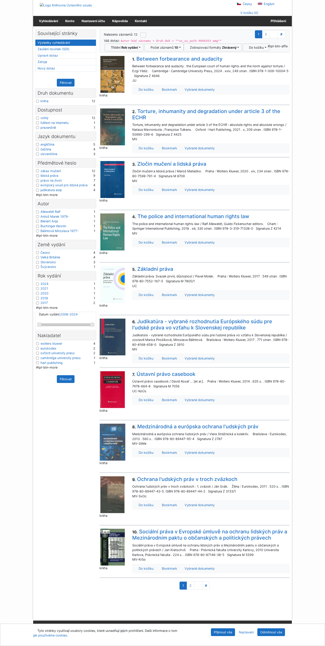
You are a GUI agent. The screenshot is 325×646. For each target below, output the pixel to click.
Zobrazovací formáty (212, 47)
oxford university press (57, 353)
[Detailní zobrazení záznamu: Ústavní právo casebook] (112, 389)
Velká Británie (50, 257)
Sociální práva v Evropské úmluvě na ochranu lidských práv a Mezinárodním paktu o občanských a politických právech (209, 535)
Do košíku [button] (145, 89)
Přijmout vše (223, 632)
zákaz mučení (50, 171)
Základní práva (152, 269)
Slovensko (48, 262)
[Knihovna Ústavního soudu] (66, 5)
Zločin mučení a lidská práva (169, 164)
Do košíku (255, 47)
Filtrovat (66, 83)
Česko (45, 252)
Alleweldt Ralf (50, 211)
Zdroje (42, 62)
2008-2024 (69, 314)
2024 (44, 284)
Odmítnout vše (271, 632)
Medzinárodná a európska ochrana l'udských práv (195, 426)
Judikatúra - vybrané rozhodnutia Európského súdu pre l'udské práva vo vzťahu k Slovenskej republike (202, 324)
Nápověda (120, 21)
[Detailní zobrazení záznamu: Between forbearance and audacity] (112, 74)
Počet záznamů (163, 47)
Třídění (123, 47)
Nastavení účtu (93, 21)
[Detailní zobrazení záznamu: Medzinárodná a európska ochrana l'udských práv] (112, 442)
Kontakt (141, 21)
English (269, 4)
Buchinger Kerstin (53, 226)
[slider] (39, 325)
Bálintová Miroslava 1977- (59, 231)
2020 (44, 293)
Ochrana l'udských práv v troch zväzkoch (184, 479)
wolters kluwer (51, 343)
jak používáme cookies (50, 635)
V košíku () (248, 13)
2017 (44, 303)
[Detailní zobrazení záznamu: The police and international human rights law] (112, 232)
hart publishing (51, 363)
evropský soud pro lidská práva (64, 185)
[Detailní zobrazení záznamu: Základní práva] (112, 284)
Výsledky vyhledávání (54, 42)
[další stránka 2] (274, 34)
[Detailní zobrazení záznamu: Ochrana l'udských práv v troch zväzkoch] (112, 494)
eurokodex (48, 348)
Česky (247, 4)
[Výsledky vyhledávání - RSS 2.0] (143, 34)
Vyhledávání (48, 21)
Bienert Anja (49, 221)
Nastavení (246, 632)
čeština (45, 149)
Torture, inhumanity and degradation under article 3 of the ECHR (206, 114)
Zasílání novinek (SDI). (54, 49)
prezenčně (48, 127)
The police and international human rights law (190, 216)
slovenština (48, 154)
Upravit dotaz (48, 55)
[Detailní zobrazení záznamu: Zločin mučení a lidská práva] (112, 179)
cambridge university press (60, 358)
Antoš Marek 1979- (54, 216)
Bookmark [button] (168, 89)
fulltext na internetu (54, 123)
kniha (44, 101)
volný (44, 118)
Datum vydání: (58, 314)
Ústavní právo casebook (163, 374)
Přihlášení (277, 21)
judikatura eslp (51, 190)
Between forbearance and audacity (177, 59)
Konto (70, 21)
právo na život (51, 180)
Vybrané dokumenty (199, 89)
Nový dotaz (46, 68)
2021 (44, 288)
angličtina (47, 144)
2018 (44, 298)
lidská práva (49, 175)
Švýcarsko (48, 267)
